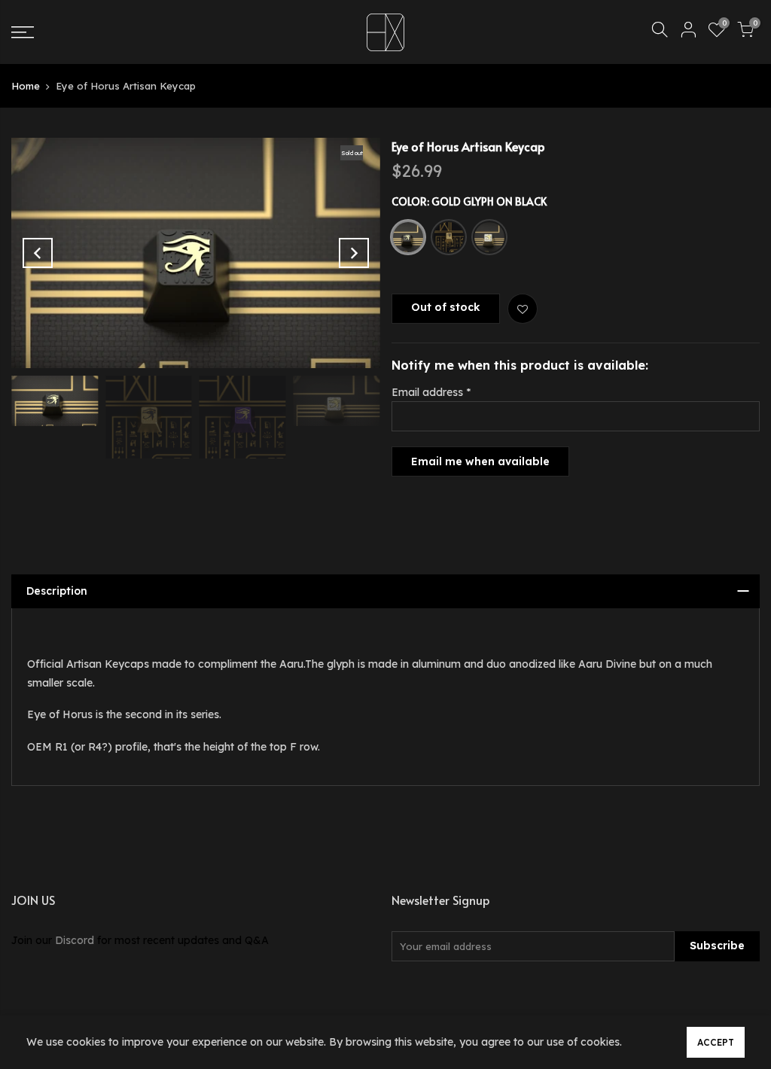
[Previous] (38, 253)
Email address (431, 392)
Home (25, 86)
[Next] (354, 253)
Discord (74, 940)
